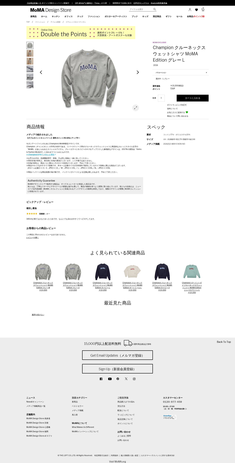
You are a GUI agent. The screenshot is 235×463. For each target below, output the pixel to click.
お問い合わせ (123, 440)
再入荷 (75, 415)
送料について (172, 109)
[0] (202, 11)
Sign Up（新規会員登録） (117, 369)
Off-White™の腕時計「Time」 (88, 3)
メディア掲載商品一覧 (35, 406)
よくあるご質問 (124, 436)
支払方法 (121, 406)
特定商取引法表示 (101, 455)
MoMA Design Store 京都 (37, 423)
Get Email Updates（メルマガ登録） (117, 355)
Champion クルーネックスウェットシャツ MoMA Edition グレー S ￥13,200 (73, 286)
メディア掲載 (77, 411)
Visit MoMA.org (117, 461)
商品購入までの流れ (126, 402)
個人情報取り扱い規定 (129, 455)
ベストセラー (77, 406)
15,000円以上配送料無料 (117, 343)
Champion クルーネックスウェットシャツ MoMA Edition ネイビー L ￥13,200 (102, 286)
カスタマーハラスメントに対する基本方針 (158, 455)
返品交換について (125, 419)
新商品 (75, 402)
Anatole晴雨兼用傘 (159, 3)
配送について (123, 411)
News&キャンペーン (35, 402)
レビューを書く (32, 238)
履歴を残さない (38, 315)
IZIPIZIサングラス (141, 3)
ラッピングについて (126, 415)
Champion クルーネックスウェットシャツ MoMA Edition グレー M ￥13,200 (43, 286)
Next (137, 73)
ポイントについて (125, 424)
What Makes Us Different (83, 427)
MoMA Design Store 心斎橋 (38, 427)
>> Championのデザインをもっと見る (40, 154)
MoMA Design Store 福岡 (37, 432)
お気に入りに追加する (176, 112)
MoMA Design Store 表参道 (38, 419)
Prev (40, 73)
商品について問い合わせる (177, 116)
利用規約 (114, 455)
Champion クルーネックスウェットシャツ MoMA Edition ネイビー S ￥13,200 (162, 286)
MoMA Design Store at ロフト (39, 436)
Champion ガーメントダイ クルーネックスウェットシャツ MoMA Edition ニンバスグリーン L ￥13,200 (192, 288)
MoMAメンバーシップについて (85, 432)
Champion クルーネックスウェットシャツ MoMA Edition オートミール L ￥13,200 (132, 286)
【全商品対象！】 (34, 3)
